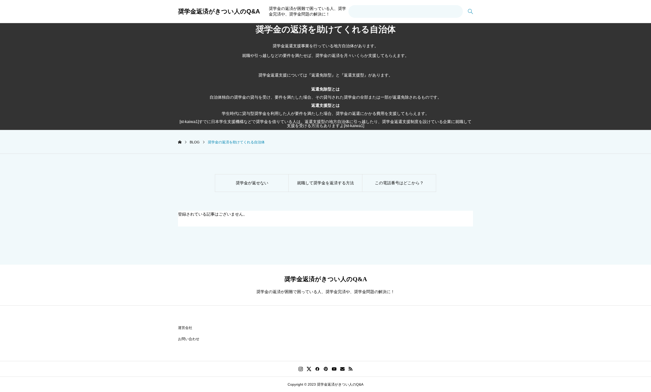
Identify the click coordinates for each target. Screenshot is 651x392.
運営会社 (185, 328)
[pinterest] (325, 369)
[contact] (342, 369)
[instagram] (301, 369)
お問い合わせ (188, 339)
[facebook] (317, 369)
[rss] (350, 369)
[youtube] (334, 369)
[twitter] (309, 369)
